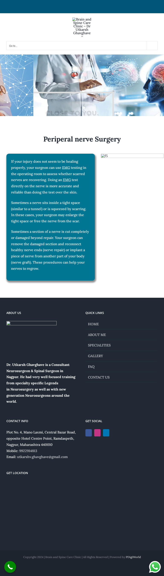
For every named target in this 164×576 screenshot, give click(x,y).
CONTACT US (99, 377)
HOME (93, 324)
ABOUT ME (97, 335)
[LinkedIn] (106, 432)
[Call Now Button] (10, 567)
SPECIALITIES (99, 345)
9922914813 (28, 451)
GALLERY (95, 356)
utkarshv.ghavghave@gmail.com (42, 457)
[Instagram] (97, 432)
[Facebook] (88, 432)
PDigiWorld (133, 557)
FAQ (91, 366)
